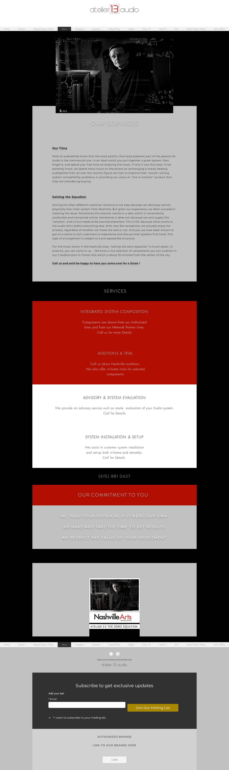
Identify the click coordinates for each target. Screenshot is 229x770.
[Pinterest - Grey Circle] (118, 654)
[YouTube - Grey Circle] (111, 654)
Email (52, 699)
